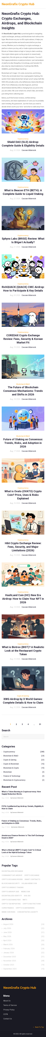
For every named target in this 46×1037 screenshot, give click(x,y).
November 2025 (23, 961)
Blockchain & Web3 (23, 384)
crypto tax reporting (11, 904)
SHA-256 (27, 896)
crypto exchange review (12, 879)
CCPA (5, 1014)
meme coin (25, 892)
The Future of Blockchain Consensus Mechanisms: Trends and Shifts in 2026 (23, 391)
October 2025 (23, 965)
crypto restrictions (32, 904)
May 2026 (23, 936)
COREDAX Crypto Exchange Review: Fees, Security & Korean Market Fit (23, 339)
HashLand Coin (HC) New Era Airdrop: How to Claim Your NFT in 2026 (23, 599)
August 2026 (23, 924)
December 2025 (23, 957)
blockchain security (11, 883)
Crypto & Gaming (23, 696)
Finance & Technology (23, 776)
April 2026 (23, 940)
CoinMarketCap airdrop (12, 875)
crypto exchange (31, 875)
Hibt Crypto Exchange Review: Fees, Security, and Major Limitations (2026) (23, 547)
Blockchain (23, 772)
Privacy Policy (9, 1010)
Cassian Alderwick (29, 150)
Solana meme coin (29, 883)
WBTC (25, 900)
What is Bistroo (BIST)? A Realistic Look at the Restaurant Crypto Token (23, 651)
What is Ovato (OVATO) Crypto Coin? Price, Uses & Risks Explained (23, 495)
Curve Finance (8, 908)
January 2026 (23, 953)
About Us (6, 1001)
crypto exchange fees (11, 900)
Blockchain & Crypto (23, 768)
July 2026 (23, 928)
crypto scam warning (25, 908)
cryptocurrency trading (13, 887)
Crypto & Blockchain (23, 764)
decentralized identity (12, 896)
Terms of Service (10, 1005)
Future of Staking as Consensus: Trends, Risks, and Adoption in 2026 (23, 443)
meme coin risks (8, 912)
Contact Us (7, 1019)
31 (40, 724)
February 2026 (23, 949)
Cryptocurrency (23, 139)
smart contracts (32, 879)
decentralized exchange (12, 871)
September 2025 (23, 969)
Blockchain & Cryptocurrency (23, 780)
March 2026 (23, 944)
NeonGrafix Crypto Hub (18, 4)
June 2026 (23, 932)
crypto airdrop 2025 (10, 892)
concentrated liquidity (27, 912)
